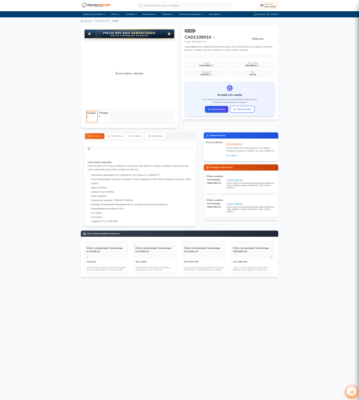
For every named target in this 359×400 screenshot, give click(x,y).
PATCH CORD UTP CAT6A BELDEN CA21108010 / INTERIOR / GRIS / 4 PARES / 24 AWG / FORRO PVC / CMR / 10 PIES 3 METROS (250, 209)
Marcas (114, 14)
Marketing (166, 14)
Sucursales (214, 14)
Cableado (88, 21)
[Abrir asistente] (352, 392)
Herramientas (148, 14)
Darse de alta (244, 109)
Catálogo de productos (93, 14)
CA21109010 (234, 144)
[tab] (94, 136)
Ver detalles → (233, 155)
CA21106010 (235, 180)
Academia (130, 14)
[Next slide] (271, 257)
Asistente (274, 14)
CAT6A (115, 21)
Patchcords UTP (102, 21)
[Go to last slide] (87, 257)
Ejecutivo (261, 14)
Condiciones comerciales (190, 14)
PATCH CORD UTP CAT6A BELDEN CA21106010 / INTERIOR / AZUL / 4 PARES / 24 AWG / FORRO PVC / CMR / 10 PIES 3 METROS (250, 185)
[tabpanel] (140, 184)
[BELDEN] (263, 39)
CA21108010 (235, 204)
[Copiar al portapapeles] (213, 37)
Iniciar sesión (218, 109)
